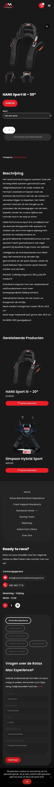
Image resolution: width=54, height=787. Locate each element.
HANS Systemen (20, 157)
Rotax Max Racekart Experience (27, 498)
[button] (49, 5)
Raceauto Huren (25, 510)
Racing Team (27, 516)
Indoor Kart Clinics (27, 529)
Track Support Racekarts (27, 504)
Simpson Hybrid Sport (24, 458)
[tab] (18, 620)
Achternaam (11, 705)
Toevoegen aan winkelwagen (28, 137)
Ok (27, 781)
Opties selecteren (28, 403)
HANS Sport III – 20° (22, 391)
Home (27, 492)
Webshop (27, 523)
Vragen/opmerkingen (15, 741)
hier (40, 686)
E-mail (8, 717)
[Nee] (50, 777)
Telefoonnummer (13, 729)
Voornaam (10, 694)
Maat (5, 111)
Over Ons (27, 535)
